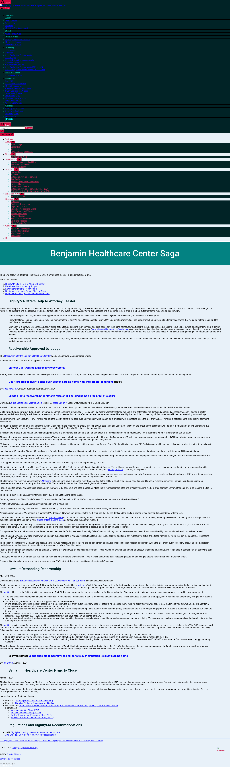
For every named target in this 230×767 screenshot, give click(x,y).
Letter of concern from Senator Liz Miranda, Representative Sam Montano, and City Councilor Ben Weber (68, 705)
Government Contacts (14, 65)
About (8, 18)
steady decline (56, 517)
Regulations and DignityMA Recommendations (27, 293)
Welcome (9, 15)
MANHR (9, 81)
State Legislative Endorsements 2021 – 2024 (24, 67)
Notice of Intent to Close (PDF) (25, 710)
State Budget (10, 57)
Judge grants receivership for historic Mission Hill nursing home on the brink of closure (62, 395)
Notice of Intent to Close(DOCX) (26, 713)
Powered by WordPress (10, 759)
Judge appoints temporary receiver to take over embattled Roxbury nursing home (78, 655)
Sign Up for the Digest (14, 109)
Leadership (10, 23)
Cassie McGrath (10, 389)
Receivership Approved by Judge (21, 286)
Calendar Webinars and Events (18, 88)
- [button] (9, 766)
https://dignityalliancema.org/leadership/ (110, 329)
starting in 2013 (115, 469)
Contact (9, 106)
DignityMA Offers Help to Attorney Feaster (24, 284)
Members (9, 25)
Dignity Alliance (14, 754)
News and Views (12, 72)
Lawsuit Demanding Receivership (21, 289)
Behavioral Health (13, 44)
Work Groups (11, 21)
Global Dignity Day (13, 103)
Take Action (10, 50)
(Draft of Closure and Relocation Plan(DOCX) (32, 717)
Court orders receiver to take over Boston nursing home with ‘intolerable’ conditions (61, 381)
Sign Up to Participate (14, 111)
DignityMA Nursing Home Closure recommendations (35, 732)
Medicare (46, 481)
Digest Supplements (13, 86)
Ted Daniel (8, 663)
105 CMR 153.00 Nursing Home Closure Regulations (30, 735)
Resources (10, 78)
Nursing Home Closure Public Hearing (34, 701)
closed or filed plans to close (50, 520)
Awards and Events (13, 93)
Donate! (9, 119)
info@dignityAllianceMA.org (25, 747)
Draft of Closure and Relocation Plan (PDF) (31, 715)
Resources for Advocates (15, 98)
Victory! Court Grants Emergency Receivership (37, 367)
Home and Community (15, 42)
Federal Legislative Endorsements (19, 60)
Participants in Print (13, 75)
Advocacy (9, 47)
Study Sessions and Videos (16, 91)
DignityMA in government (16, 28)
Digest (8, 31)
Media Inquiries (12, 113)
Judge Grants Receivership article (26, 403)
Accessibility (10, 116)
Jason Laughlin (59, 403)
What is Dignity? (12, 96)
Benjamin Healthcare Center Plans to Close (26, 291)
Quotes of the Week (13, 34)
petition (80, 585)
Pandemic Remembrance (15, 84)
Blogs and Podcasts (13, 100)
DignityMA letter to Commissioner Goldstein (35, 703)
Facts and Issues (12, 62)
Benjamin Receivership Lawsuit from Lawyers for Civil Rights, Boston (52, 581)
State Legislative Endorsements (18, 55)
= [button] (11, 766)
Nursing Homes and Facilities (17, 40)
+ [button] (10, 766)
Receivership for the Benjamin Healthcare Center (27, 356)
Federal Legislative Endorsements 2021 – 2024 (25, 69)
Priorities (9, 53)
